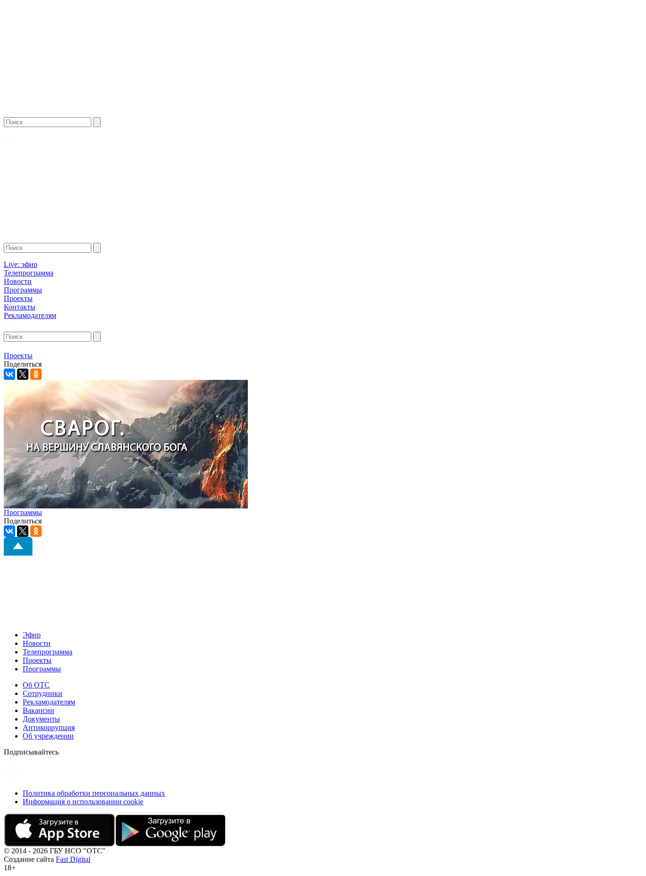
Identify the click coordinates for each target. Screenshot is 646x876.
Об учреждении (48, 736)
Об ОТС (36, 685)
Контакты (19, 307)
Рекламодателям (30, 315)
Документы (41, 719)
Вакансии (38, 710)
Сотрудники (42, 693)
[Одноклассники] (36, 374)
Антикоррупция (49, 727)
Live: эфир (20, 264)
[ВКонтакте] (9, 374)
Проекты (18, 298)
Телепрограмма (28, 273)
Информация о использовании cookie (83, 802)
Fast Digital (73, 859)
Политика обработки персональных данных (94, 793)
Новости (18, 281)
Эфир (32, 635)
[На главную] (41, 115)
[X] (22, 374)
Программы (23, 290)
